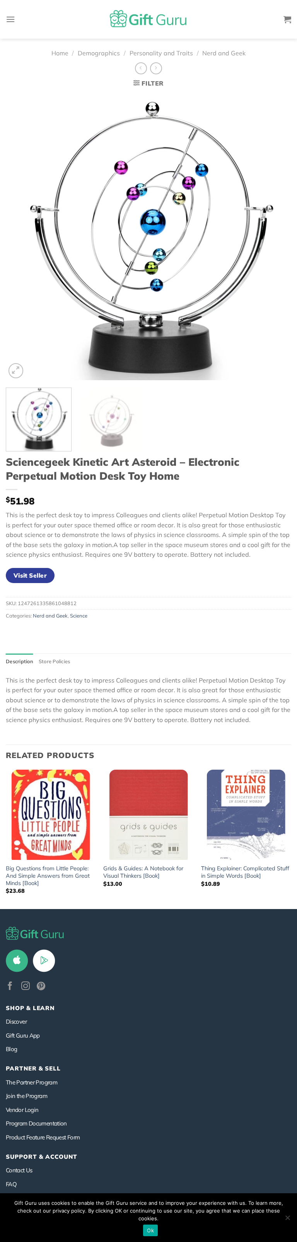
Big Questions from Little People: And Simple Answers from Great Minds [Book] (48, 875)
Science (78, 615)
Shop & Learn (30, 1008)
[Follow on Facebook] (10, 987)
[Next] (276, 237)
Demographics (99, 53)
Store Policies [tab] (54, 661)
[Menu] (10, 19)
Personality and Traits (161, 53)
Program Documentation (36, 1123)
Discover (16, 1021)
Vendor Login (22, 1109)
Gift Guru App (23, 1035)
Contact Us (19, 1170)
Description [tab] (19, 661)
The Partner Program (31, 1082)
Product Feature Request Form (43, 1137)
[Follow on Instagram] (25, 987)
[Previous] (21, 237)
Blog (11, 1049)
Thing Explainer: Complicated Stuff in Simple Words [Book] (245, 872)
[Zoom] (16, 370)
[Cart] (287, 19)
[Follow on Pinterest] (41, 987)
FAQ (11, 1184)
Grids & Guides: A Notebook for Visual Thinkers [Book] (143, 872)
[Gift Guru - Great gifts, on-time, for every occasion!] (148, 19)
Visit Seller (30, 575)
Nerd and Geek (224, 53)
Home (59, 53)
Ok (150, 1230)
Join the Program (26, 1096)
